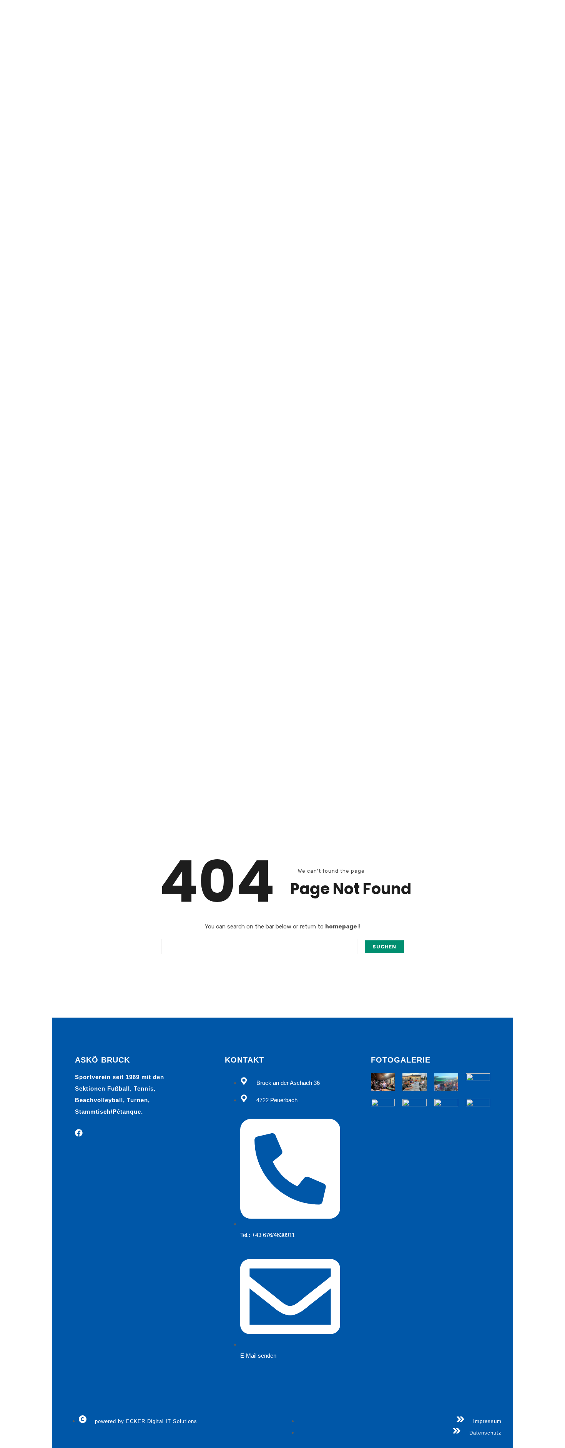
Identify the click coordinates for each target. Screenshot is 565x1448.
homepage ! (342, 926)
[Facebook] (78, 1133)
